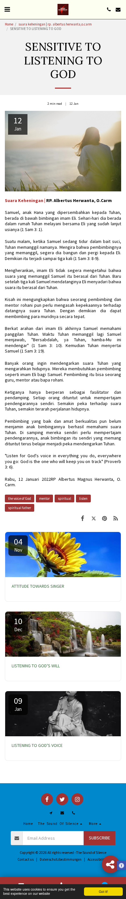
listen (83, 498)
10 (18, 624)
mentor (44, 498)
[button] (7, 9)
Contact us (25, 859)
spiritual (64, 498)
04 (18, 544)
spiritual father (19, 508)
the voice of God (19, 498)
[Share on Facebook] (82, 518)
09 (18, 703)
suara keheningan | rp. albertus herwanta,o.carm (55, 24)
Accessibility (97, 859)
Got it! (103, 891)
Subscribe (99, 838)
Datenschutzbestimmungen (60, 859)
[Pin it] (104, 518)
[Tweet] (93, 518)
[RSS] (115, 518)
